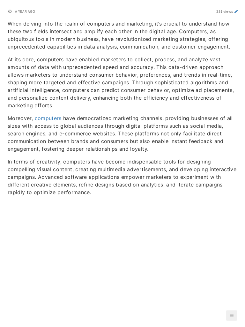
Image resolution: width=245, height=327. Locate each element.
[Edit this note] (236, 11)
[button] (231, 315)
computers (48, 118)
